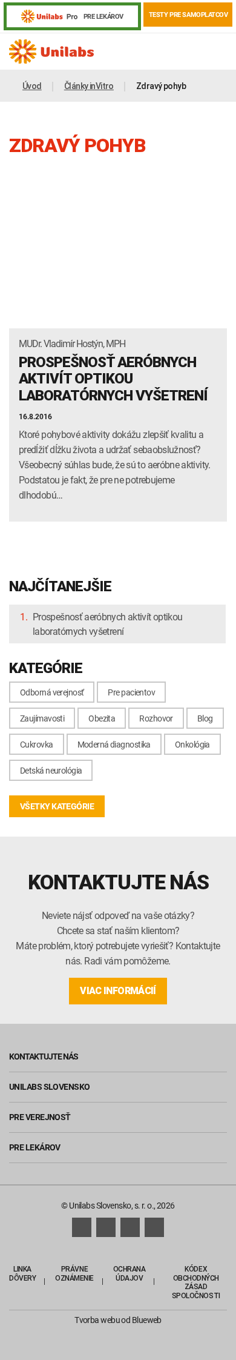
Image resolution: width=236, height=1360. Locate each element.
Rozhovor (156, 718)
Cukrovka (36, 744)
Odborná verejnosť (52, 692)
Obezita (101, 718)
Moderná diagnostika (114, 744)
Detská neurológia (51, 770)
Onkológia (192, 744)
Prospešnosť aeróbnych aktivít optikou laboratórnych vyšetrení (107, 624)
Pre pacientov (131, 692)
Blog (205, 718)
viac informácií (118, 991)
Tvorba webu (97, 1319)
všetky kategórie (57, 806)
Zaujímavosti (42, 718)
